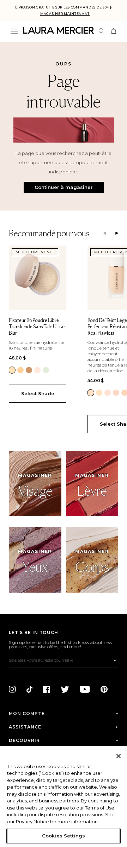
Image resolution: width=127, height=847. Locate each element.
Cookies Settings (63, 836)
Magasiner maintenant (65, 14)
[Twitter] (65, 689)
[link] (12, 370)
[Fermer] (118, 756)
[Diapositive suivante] (117, 233)
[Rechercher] (101, 31)
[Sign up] (115, 660)
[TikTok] (29, 689)
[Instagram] (12, 689)
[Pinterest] (104, 689)
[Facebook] (46, 689)
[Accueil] (58, 30)
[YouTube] (85, 689)
